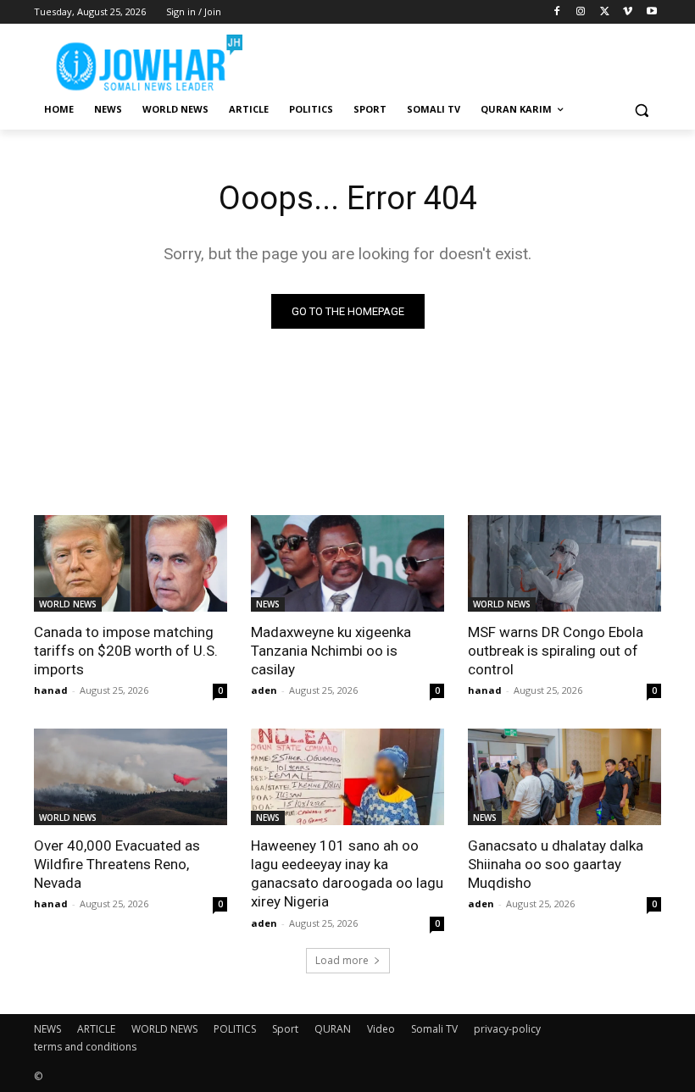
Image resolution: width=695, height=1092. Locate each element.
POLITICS (235, 1029)
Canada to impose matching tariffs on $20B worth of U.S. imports (126, 651)
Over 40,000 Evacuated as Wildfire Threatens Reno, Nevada (117, 864)
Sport (285, 1029)
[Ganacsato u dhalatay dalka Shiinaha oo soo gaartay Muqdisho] (564, 777)
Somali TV (434, 1029)
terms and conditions (85, 1046)
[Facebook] (557, 12)
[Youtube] (651, 12)
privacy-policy (507, 1029)
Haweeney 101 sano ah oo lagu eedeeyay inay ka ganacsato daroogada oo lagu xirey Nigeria (347, 873)
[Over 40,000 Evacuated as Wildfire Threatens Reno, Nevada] (130, 777)
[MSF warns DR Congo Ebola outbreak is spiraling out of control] (564, 563)
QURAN (332, 1029)
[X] (604, 12)
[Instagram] (581, 12)
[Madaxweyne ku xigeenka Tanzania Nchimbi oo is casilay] (347, 563)
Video (381, 1029)
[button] (641, 110)
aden (264, 690)
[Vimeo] (627, 12)
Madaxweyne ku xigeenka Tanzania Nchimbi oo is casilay (331, 651)
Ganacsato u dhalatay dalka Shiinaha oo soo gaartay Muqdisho (555, 864)
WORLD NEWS (68, 604)
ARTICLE (96, 1029)
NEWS (268, 604)
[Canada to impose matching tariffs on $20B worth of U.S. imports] (130, 563)
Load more (342, 960)
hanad (51, 690)
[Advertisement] (462, 59)
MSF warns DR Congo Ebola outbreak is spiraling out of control (555, 651)
